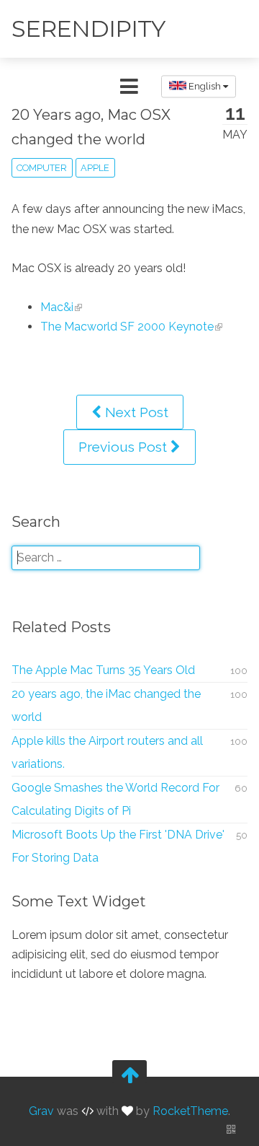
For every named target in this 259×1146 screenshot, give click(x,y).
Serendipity (88, 28)
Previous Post (124, 447)
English (204, 86)
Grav (41, 1111)
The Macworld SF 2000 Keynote (127, 326)
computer (42, 167)
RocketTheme (190, 1111)
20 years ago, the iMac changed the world (106, 705)
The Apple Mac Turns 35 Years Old (103, 670)
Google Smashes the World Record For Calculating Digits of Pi (115, 799)
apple (95, 167)
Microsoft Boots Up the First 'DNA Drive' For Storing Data (118, 846)
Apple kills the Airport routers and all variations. (107, 752)
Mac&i (56, 307)
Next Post (134, 412)
